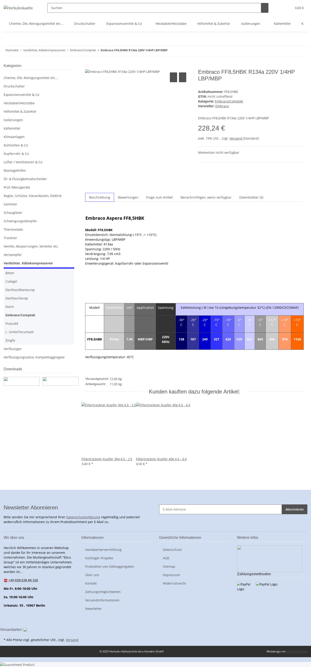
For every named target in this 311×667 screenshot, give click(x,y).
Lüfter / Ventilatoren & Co (23, 162)
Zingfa (10, 340)
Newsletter (93, 608)
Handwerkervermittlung (103, 549)
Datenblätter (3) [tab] (251, 197)
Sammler (10, 204)
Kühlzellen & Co (16, 145)
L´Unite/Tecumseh (19, 332)
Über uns (92, 575)
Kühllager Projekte (99, 558)
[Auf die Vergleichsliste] (173, 77)
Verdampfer (13, 255)
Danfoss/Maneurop (20, 290)
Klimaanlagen (14, 137)
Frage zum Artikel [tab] (159, 197)
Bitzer (9, 273)
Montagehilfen (15, 170)
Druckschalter (14, 86)
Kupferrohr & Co (16, 153)
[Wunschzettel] (286, 8)
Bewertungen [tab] (128, 197)
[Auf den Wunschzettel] (182, 77)
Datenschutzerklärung (83, 517)
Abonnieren (295, 509)
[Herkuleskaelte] (18, 8)
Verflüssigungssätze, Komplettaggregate (34, 357)
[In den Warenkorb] (88, 66)
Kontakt (91, 583)
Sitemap (169, 566)
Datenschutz (172, 549)
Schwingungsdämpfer (20, 221)
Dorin (9, 306)
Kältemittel (12, 128)
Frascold (11, 323)
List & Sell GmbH (296, 651)
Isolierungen (13, 120)
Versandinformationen (102, 600)
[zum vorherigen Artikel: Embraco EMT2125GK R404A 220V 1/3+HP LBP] (179, 51)
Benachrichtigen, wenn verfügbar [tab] (206, 197)
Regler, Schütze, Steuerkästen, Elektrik (32, 196)
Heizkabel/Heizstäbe (19, 103)
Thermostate (13, 229)
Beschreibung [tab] (99, 197)
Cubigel (11, 281)
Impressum (171, 575)
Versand (236, 138)
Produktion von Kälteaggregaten (109, 566)
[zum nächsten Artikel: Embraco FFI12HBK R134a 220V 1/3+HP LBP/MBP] (171, 51)
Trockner (10, 238)
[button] (279, 8)
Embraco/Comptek (229, 101)
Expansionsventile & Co (21, 94)
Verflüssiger (13, 349)
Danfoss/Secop (16, 298)
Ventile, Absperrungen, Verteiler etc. (31, 246)
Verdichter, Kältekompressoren (28, 263)
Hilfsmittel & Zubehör (20, 111)
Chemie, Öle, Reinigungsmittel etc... (31, 78)
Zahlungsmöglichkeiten (103, 592)
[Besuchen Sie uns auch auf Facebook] (7, 621)
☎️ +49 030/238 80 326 (21, 580)
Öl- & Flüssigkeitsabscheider (25, 179)
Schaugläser (13, 212)
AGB (166, 558)
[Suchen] (264, 8)
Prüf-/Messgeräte (17, 187)
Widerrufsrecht (174, 583)
